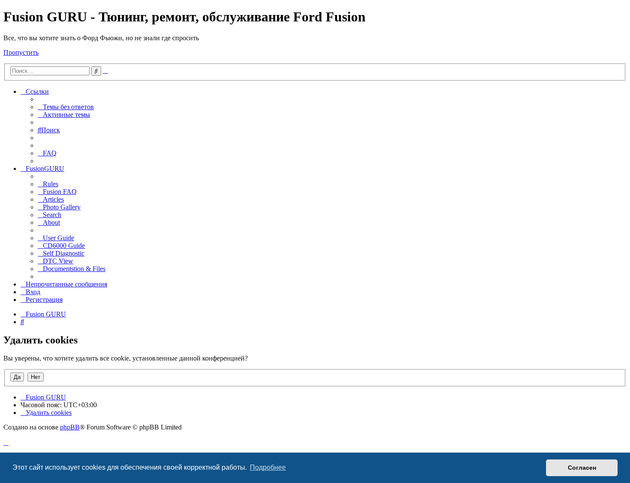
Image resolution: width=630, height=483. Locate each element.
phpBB (70, 427)
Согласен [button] (582, 467)
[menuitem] (66, 106)
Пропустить (21, 52)
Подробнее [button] (268, 467)
